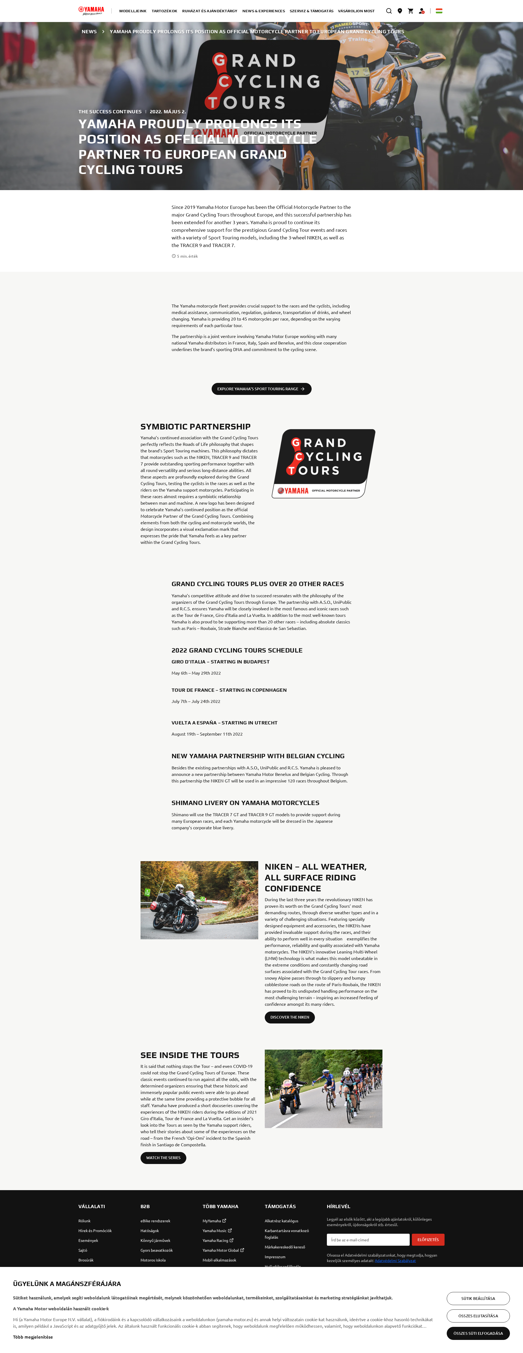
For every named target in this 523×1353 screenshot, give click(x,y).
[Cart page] (411, 11)
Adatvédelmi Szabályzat (395, 1260)
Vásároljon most (356, 11)
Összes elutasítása (478, 1315)
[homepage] (91, 11)
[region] (261, 1310)
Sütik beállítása (478, 1298)
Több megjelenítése (33, 1337)
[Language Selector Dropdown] (439, 10)
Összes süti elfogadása (478, 1333)
